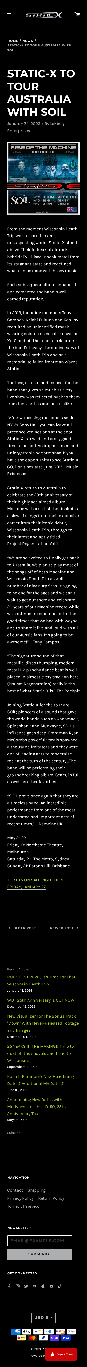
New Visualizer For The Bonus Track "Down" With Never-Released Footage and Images (43, 1023)
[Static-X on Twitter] (26, 1285)
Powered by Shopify (43, 1355)
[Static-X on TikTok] (60, 1285)
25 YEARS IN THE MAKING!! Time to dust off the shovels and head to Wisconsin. (40, 1053)
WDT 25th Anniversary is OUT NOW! (41, 1000)
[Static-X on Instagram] (18, 1285)
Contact (15, 1190)
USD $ (41, 1317)
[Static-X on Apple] (43, 1285)
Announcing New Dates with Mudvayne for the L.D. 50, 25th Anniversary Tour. (36, 1106)
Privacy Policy (20, 1198)
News (27, 41)
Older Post (25, 928)
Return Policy (51, 1198)
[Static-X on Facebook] (9, 1285)
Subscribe (14, 1133)
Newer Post (62, 928)
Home (12, 41)
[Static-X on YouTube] (51, 1285)
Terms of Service (23, 1206)
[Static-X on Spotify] (34, 1285)
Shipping (37, 1190)
